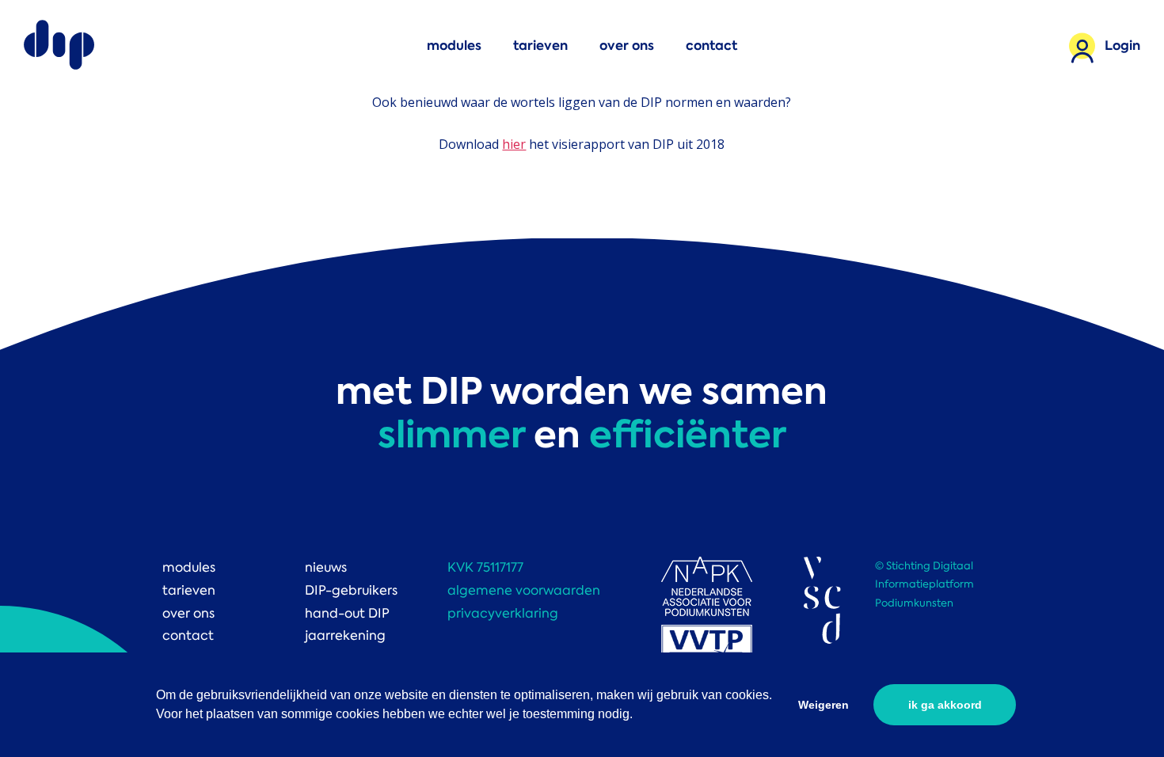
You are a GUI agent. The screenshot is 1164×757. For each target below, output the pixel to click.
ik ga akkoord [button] (945, 704)
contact (711, 45)
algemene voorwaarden (523, 590)
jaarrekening (345, 635)
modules (454, 45)
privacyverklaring (502, 613)
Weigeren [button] (823, 704)
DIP (59, 45)
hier (514, 144)
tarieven (540, 45)
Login (1122, 45)
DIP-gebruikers (351, 590)
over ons (626, 45)
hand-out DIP (347, 613)
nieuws (326, 567)
